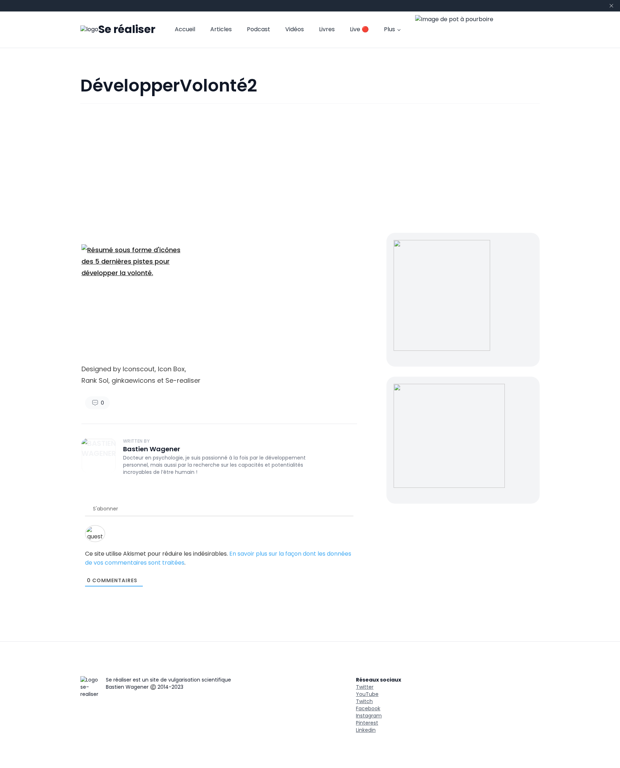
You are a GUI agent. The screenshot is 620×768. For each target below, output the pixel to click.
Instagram (369, 715)
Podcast (258, 29)
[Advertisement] (310, 168)
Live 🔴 (359, 29)
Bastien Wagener (151, 448)
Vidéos (294, 29)
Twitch (364, 701)
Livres (327, 29)
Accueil (185, 29)
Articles (221, 29)
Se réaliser (126, 29)
